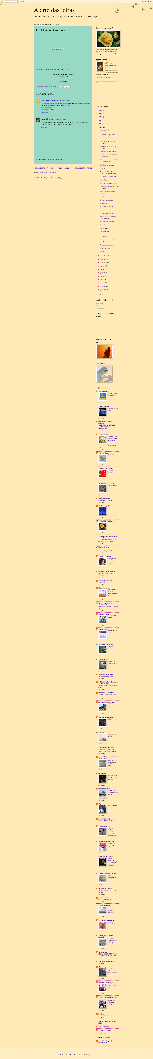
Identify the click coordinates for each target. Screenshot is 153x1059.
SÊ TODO (111, 455)
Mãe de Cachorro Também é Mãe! (107, 1022)
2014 (100, 113)
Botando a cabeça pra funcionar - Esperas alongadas (113, 396)
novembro (104, 256)
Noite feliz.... (104, 180)
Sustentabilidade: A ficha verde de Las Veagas (113, 940)
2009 (100, 294)
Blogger (90, 1055)
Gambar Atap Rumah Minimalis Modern (113, 792)
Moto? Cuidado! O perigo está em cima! (108, 686)
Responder (44, 112)
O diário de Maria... (105, 789)
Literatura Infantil (104, 556)
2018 (100, 110)
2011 (100, 124)
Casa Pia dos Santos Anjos (107, 873)
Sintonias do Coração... (106, 888)
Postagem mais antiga (83, 167)
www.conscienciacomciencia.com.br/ (107, 537)
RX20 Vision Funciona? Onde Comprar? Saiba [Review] (107, 540)
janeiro (103, 290)
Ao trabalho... (104, 203)
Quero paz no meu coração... (109, 151)
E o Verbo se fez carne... (108, 206)
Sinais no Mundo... (104, 1037)
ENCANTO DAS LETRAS (107, 920)
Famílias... (103, 168)
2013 (100, 117)
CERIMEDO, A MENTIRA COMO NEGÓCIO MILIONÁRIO (106, 427)
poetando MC (102, 952)
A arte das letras (54, 9)
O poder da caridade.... (107, 200)
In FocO (101, 732)
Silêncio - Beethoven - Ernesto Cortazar (107, 891)
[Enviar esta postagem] (60, 86)
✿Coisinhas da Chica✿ (106, 483)
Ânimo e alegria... (105, 210)
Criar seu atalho (100, 308)
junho (102, 273)
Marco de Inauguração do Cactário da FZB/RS (112, 763)
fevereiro (103, 286)
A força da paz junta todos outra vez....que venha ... (108, 134)
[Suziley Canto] (97, 306)
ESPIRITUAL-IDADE (105, 468)
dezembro (104, 130)
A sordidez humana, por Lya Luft (112, 986)
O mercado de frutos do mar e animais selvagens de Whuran (107, 550)
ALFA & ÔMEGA (104, 453)
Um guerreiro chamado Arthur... (107, 241)
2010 (100, 127)
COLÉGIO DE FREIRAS (112, 617)
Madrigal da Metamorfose (107, 717)
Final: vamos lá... (105, 138)
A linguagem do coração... (108, 221)
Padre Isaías (102, 1034)
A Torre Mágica (103, 406)
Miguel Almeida (103, 804)
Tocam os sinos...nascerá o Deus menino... (108, 217)
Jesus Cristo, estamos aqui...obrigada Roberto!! (108, 172)
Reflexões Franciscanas (106, 747)
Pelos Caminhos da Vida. (106, 841)
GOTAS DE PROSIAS (105, 521)
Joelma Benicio (103, 898)
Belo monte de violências (106, 961)
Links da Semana (103, 1016)
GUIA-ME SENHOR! (104, 899)
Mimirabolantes (103, 588)
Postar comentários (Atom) (47, 172)
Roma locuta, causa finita (105, 676)
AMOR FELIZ (102, 582)
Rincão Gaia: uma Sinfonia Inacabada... (108, 156)
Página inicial (63, 167)
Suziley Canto (99, 303)
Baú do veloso (102, 629)
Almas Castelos (103, 434)
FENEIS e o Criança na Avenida (111, 1002)
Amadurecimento (113, 523)
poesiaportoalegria (104, 498)
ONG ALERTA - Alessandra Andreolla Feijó (108, 683)
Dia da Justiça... (105, 228)
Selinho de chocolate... (107, 165)
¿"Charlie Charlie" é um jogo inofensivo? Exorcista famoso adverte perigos (113, 832)
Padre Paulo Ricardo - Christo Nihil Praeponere (106, 604)
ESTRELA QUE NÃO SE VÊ (107, 821)
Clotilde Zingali (103, 506)
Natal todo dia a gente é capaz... (107, 192)
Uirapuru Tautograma (111, 471)
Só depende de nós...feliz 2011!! (108, 142)
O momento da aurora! (112, 735)
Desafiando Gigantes (111, 705)
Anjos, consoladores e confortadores (112, 877)
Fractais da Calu (103, 391)
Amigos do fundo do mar (113, 409)
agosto (103, 266)
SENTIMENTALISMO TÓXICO (105, 574)
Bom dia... (103, 225)
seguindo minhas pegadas (106, 571)
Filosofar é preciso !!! (105, 982)
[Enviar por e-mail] (65, 87)
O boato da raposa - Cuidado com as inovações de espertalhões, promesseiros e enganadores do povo (108, 441)
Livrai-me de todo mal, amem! (112, 923)
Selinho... (103, 197)
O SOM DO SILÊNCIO (105, 500)
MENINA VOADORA (105, 644)
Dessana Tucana (112, 806)
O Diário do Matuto (104, 1030)
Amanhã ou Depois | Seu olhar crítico (106, 1042)
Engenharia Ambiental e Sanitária (106, 936)
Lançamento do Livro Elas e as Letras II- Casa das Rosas (112, 561)
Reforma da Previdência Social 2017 (107, 695)
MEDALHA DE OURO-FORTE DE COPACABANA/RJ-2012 (107, 955)
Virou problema (103, 1026)
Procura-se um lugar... (107, 245)
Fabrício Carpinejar (105, 581)
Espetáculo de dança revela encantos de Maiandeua (112, 910)
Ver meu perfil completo (103, 77)
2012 (100, 120)
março (103, 283)
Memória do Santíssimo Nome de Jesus (108, 607)
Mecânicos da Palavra (105, 674)
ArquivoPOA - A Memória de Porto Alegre (108, 757)
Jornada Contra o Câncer (106, 702)
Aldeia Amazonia (104, 905)
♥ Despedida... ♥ (112, 485)
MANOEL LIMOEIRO (106, 693)
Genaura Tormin (103, 614)
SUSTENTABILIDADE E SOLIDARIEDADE (113, 592)
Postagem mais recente (43, 167)
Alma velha (111, 646)
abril (102, 279)
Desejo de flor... (105, 231)
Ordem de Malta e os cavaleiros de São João (113, 777)
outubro (103, 259)
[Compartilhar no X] (69, 87)
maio (102, 276)
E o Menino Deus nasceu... (108, 177)
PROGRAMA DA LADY (113, 632)
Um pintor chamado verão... (108, 183)
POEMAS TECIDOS (105, 819)
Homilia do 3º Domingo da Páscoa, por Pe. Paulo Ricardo (107, 750)
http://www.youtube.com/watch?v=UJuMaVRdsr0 (52, 69)
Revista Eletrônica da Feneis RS (107, 998)
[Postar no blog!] (67, 87)
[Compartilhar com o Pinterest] (73, 87)
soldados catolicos (104, 826)
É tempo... (103, 251)
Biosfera (101, 1014)
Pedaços (110, 719)
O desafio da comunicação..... (112, 662)
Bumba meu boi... (105, 248)
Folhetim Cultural (47, 100)
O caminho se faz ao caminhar (105, 422)
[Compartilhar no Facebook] (71, 87)
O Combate (102, 773)
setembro (104, 262)
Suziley (43, 119)
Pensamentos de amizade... (108, 213)
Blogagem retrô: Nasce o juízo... (108, 147)
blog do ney (102, 967)
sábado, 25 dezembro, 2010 (61, 100)
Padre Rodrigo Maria (105, 857)
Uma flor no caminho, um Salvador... (108, 236)
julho (102, 269)
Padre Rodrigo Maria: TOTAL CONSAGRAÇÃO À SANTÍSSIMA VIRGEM (112, 863)
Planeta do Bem (103, 547)
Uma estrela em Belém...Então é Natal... (109, 187)
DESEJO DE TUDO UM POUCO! (111, 845)
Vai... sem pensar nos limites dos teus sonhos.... (109, 161)
